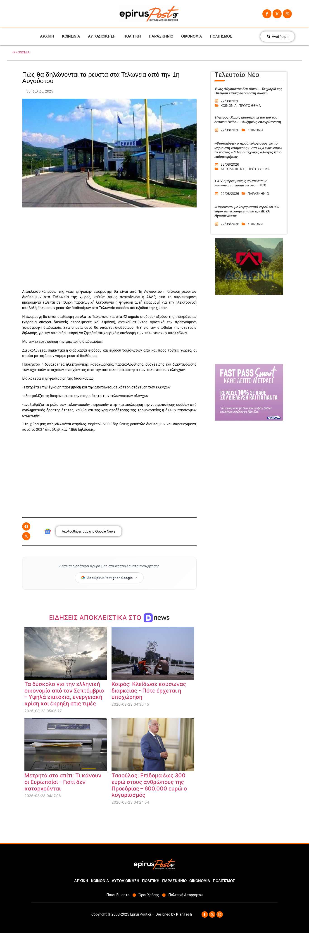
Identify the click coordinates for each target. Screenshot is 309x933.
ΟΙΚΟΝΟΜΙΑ (191, 36)
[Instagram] (287, 13)
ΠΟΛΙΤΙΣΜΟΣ (221, 36)
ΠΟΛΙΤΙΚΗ (132, 36)
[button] (26, 526)
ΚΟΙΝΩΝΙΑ (71, 36)
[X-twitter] (277, 13)
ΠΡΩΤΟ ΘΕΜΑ (250, 105)
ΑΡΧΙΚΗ (47, 36)
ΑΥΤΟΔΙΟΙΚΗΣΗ (102, 36)
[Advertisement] (109, 248)
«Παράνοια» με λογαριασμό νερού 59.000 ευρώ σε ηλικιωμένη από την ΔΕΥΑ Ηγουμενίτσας (246, 211)
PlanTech (184, 914)
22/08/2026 (230, 101)
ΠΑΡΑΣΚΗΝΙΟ (161, 36)
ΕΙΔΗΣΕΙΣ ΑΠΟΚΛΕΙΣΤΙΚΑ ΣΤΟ (96, 617)
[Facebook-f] (266, 13)
